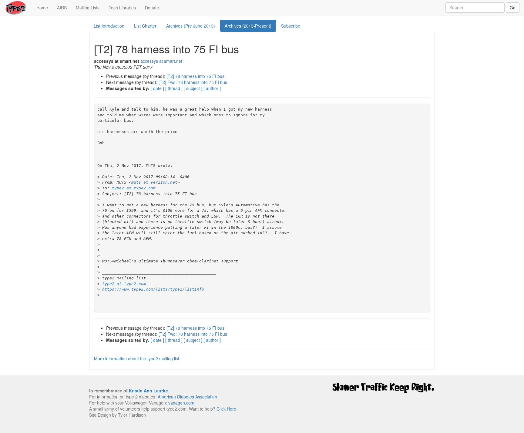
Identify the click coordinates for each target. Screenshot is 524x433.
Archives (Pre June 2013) (190, 26)
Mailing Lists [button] (87, 8)
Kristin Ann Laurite (148, 391)
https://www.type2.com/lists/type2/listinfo (153, 289)
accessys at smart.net (161, 61)
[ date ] (157, 88)
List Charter (145, 26)
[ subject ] (193, 88)
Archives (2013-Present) (248, 26)
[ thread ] (174, 88)
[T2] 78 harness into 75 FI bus (195, 76)
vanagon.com (181, 403)
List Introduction (109, 26)
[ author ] (212, 88)
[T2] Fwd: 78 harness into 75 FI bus (193, 82)
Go (513, 8)
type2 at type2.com (134, 188)
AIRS (62, 8)
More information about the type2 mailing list (136, 358)
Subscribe (290, 26)
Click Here (226, 409)
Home (44, 7)
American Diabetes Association (187, 397)
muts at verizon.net (154, 182)
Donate (152, 8)
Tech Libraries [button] (122, 8)
